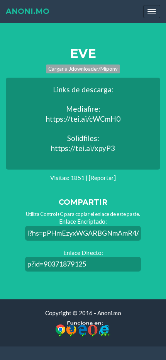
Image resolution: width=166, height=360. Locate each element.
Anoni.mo (27, 11)
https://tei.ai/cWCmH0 (83, 118)
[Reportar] (102, 177)
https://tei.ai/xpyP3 (83, 148)
